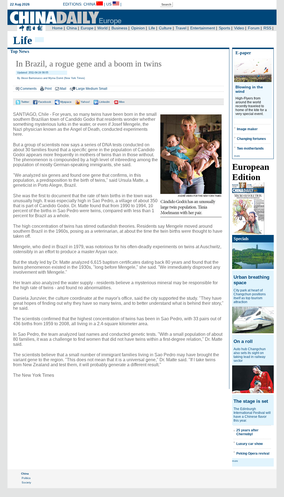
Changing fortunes (251, 139)
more (237, 156)
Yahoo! (85, 101)
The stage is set (251, 401)
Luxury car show (249, 444)
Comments (28, 89)
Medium (92, 89)
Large (80, 89)
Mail (63, 89)
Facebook (44, 101)
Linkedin (104, 101)
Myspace (65, 101)
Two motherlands (250, 148)
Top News (19, 51)
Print (48, 89)
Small (103, 89)
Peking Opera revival (252, 453)
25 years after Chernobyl (247, 432)
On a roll (243, 341)
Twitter (24, 101)
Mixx (121, 101)
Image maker (247, 129)
